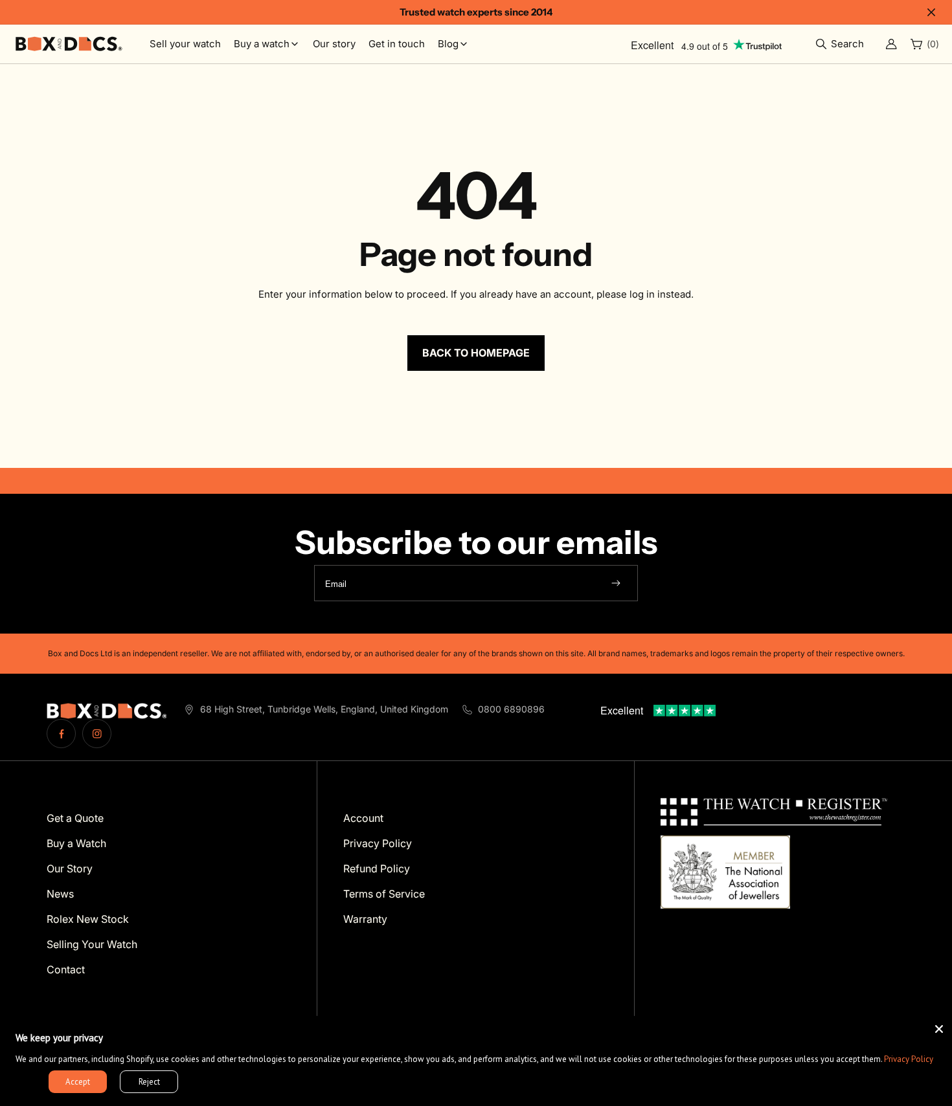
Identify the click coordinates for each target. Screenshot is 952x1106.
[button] (843, 44)
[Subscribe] (616, 583)
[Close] (939, 1029)
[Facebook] (61, 733)
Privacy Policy (908, 1059)
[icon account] (891, 44)
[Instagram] (96, 733)
